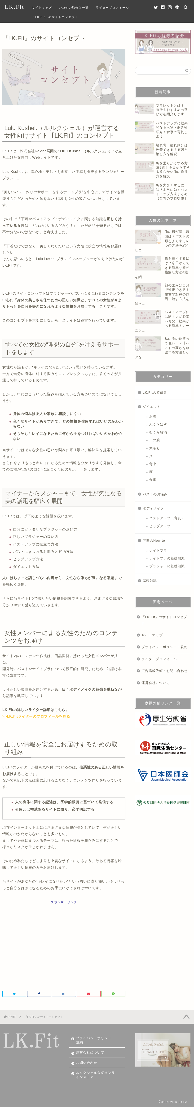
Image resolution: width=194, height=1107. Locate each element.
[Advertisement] (63, 946)
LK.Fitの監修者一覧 (74, 7)
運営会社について (155, 683)
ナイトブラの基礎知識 (167, 558)
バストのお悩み (155, 494)
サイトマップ (42, 7)
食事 (152, 480)
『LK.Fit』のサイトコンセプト (55, 17)
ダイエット (151, 407)
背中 (152, 464)
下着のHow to (154, 540)
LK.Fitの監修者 (155, 392)
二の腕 (154, 440)
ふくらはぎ (158, 424)
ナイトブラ (158, 550)
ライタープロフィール (112, 7)
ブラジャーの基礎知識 (167, 566)
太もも (154, 448)
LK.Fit (14, 7)
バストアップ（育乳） (167, 518)
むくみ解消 (158, 432)
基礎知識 (150, 581)
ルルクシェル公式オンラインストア (95, 1075)
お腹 (152, 416)
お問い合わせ (86, 1062)
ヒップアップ (160, 526)
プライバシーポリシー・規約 (164, 647)
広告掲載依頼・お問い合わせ (164, 671)
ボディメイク (153, 508)
